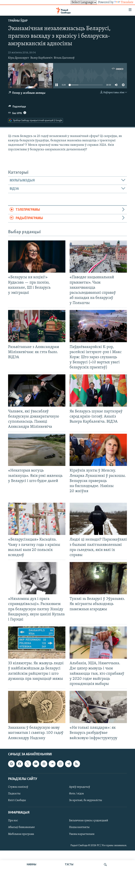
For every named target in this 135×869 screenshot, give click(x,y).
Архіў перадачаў (79, 787)
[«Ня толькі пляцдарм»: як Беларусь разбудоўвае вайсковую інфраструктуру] (98, 707)
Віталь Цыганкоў (64, 58)
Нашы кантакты (79, 827)
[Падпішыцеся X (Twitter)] (27, 763)
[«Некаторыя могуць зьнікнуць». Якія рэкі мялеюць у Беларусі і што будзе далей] (36, 450)
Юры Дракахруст (18, 58)
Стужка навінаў (18, 787)
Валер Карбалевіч (41, 58)
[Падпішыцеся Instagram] (60, 763)
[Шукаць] (105, 864)
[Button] (17, 107)
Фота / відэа (76, 793)
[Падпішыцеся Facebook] (19, 763)
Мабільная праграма (21, 834)
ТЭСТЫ (69, 864)
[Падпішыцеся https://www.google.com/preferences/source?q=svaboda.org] (11, 763)
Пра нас (13, 820)
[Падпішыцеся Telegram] (68, 763)
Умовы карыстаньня (81, 834)
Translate (127, 2)
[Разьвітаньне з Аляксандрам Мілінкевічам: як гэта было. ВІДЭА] (36, 326)
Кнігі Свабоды (17, 800)
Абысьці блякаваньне (21, 827)
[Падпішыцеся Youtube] (36, 763)
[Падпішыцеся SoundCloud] (52, 763)
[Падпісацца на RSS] (76, 763)
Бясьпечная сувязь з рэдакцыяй (88, 820)
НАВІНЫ (31, 864)
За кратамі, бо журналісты (85, 800)
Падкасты (14, 793)
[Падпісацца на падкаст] (44, 763)
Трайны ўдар (18, 21)
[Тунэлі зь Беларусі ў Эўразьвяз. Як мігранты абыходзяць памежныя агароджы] (98, 578)
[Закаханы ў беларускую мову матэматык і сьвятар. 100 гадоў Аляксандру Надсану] (36, 707)
